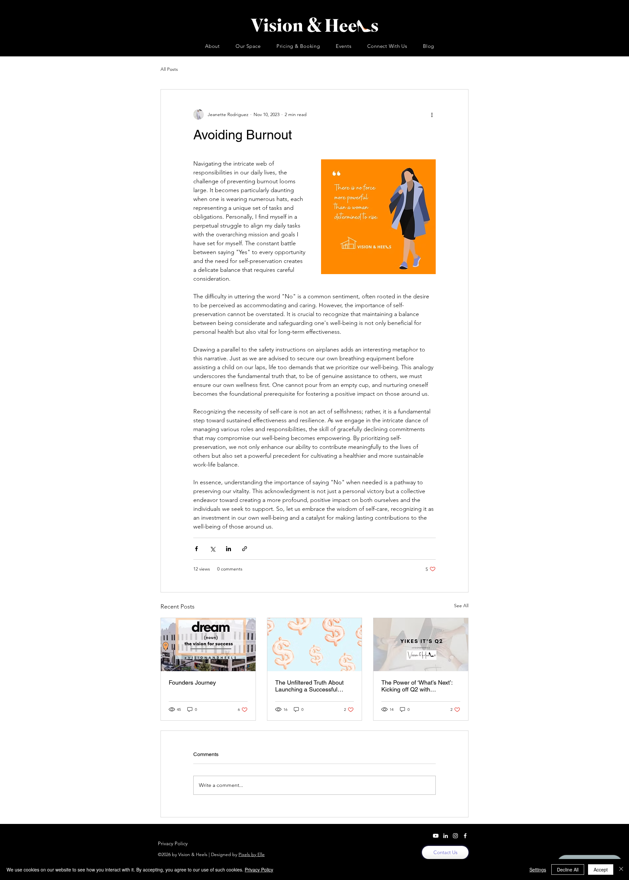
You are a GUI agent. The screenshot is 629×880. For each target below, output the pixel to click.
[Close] (621, 869)
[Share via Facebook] (196, 549)
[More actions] (432, 114)
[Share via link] (244, 549)
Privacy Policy (259, 869)
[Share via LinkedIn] (228, 549)
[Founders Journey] (208, 644)
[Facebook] (465, 835)
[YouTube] (435, 835)
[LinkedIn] (445, 835)
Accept (601, 869)
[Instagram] (455, 835)
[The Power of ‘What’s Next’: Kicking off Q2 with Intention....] (420, 644)
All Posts (169, 69)
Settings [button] (537, 869)
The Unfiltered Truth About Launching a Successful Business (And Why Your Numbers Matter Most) (309, 686)
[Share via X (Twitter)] (212, 549)
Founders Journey (192, 682)
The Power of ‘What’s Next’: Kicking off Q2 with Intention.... (416, 686)
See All (461, 606)
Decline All (568, 869)
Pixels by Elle (251, 854)
